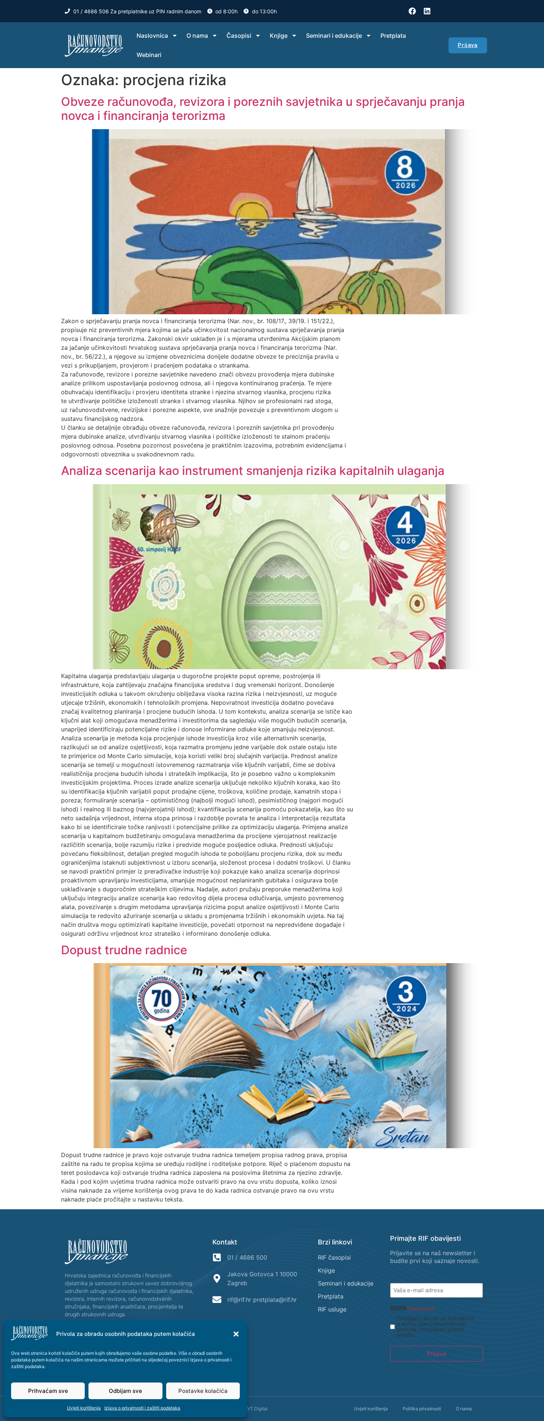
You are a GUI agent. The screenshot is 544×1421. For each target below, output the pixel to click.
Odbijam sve (125, 1390)
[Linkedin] (427, 11)
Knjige (279, 35)
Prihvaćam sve (48, 1390)
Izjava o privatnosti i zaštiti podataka (142, 1408)
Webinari (149, 54)
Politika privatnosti (422, 1408)
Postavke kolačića (203, 1390)
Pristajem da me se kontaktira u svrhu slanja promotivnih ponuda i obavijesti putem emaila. (435, 1327)
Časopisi (238, 35)
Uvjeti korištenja (84, 1408)
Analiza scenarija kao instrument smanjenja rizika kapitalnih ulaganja (252, 470)
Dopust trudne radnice (124, 950)
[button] (236, 1334)
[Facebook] (412, 11)
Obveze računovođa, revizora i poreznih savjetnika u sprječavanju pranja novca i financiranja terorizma (263, 108)
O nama (197, 35)
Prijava (436, 1353)
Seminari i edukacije (334, 35)
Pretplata (393, 35)
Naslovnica (152, 35)
